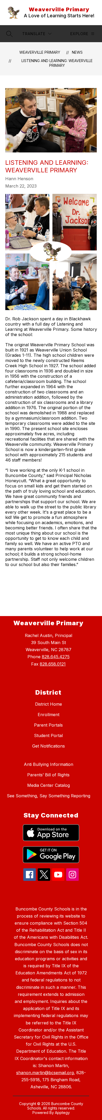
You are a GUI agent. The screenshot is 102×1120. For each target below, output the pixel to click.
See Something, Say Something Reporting (48, 795)
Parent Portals (48, 725)
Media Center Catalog (48, 785)
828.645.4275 (56, 656)
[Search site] (9, 34)
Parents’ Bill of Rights (48, 774)
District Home (48, 704)
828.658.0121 (53, 664)
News (77, 52)
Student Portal (48, 735)
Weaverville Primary (39, 52)
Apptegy (62, 1112)
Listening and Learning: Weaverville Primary (57, 63)
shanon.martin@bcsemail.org (45, 1072)
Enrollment (48, 714)
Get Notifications (48, 746)
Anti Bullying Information (48, 764)
